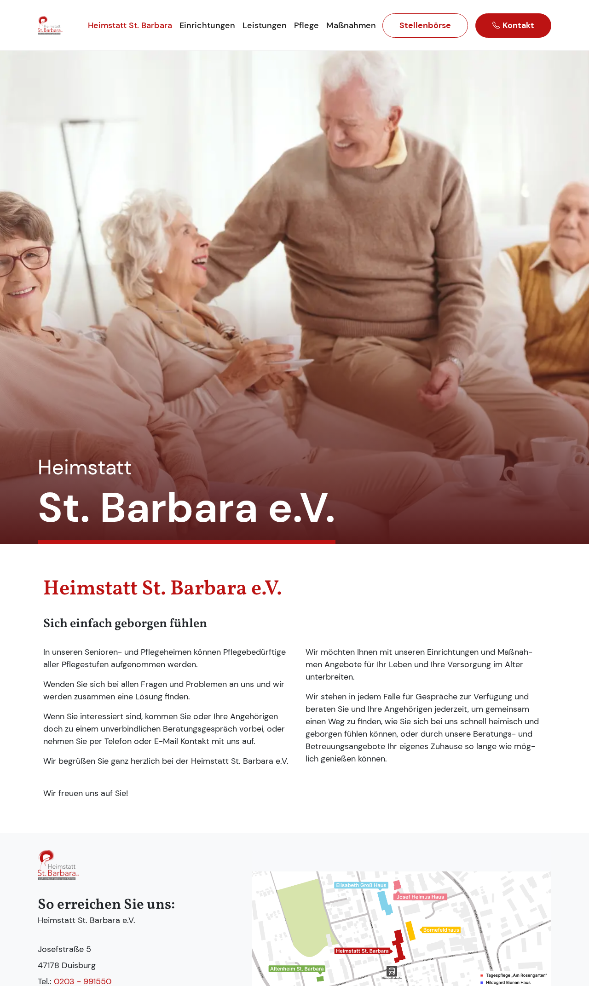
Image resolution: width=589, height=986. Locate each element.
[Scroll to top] (571, 968)
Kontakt (518, 25)
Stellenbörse (425, 25)
